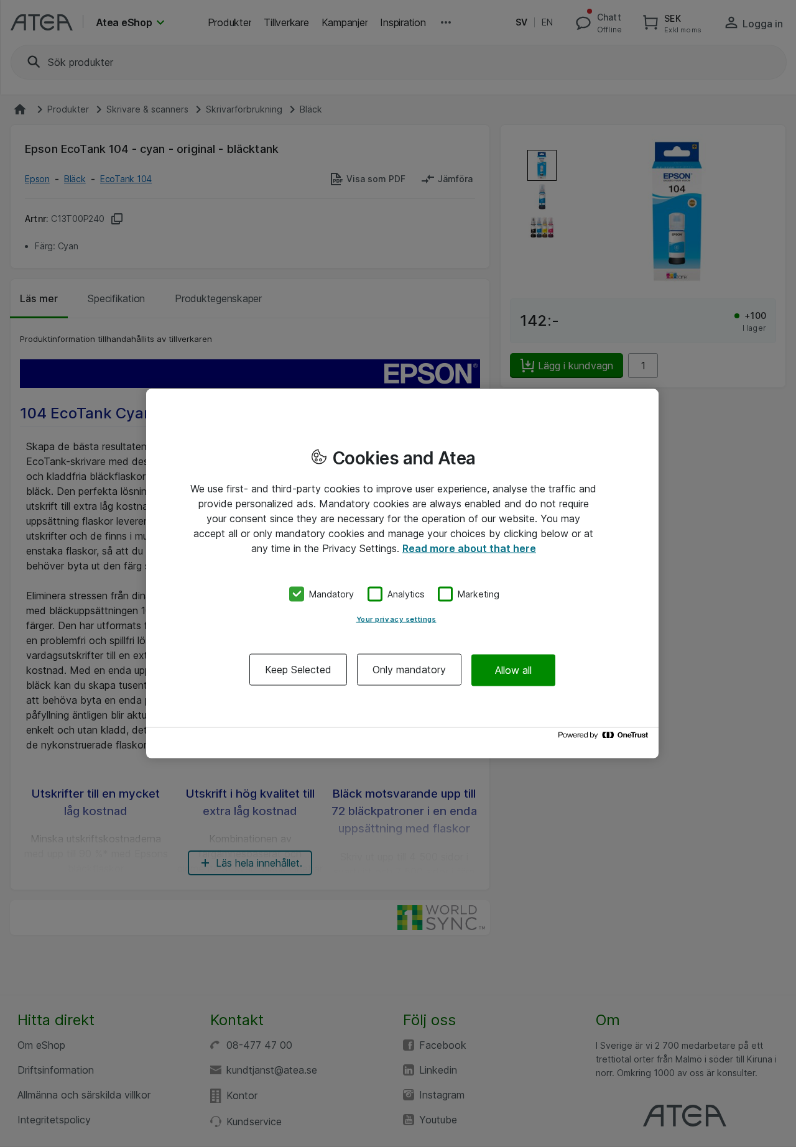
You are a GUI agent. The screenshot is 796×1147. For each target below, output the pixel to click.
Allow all (513, 669)
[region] (402, 573)
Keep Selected (298, 669)
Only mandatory (409, 669)
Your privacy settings (396, 619)
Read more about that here (469, 547)
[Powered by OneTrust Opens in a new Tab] (605, 738)
